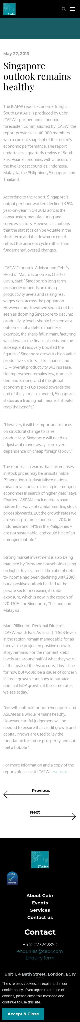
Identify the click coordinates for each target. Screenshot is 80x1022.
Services (40, 910)
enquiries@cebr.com (40, 951)
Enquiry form (40, 958)
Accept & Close (23, 1014)
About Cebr (40, 895)
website (60, 771)
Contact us (40, 917)
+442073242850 (40, 944)
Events (40, 903)
